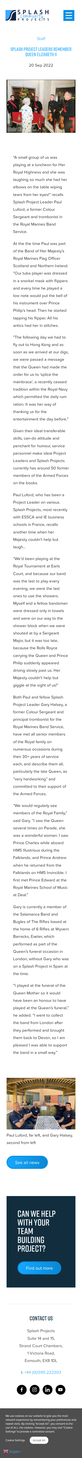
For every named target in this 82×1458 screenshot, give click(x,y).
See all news (27, 1162)
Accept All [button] (39, 1440)
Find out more (39, 1268)
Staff (41, 38)
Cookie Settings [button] (15, 1440)
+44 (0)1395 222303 (42, 1372)
